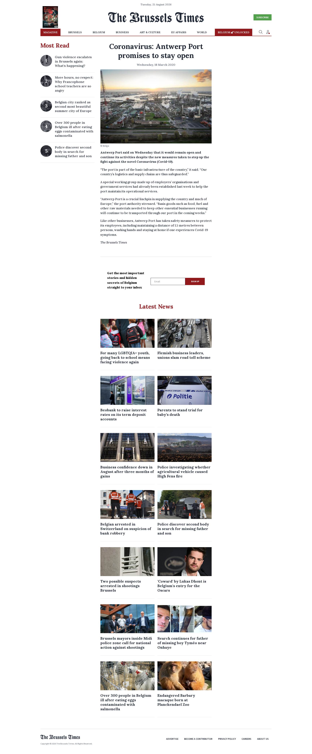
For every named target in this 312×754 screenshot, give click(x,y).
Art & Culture (150, 32)
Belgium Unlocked (233, 32)
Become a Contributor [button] (198, 738)
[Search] (260, 32)
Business (122, 32)
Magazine (50, 32)
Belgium (99, 32)
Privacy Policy (227, 738)
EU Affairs (178, 32)
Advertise (172, 738)
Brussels (75, 32)
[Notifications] (268, 32)
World (202, 32)
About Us (263, 738)
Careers (246, 738)
